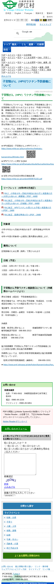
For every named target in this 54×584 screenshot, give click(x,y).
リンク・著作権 (41, 566)
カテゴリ (11, 55)
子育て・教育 (45, 70)
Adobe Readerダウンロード (15, 421)
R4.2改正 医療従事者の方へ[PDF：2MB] (22, 215)
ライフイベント (24, 72)
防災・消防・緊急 (7, 50)
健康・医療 (44, 67)
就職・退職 (11, 531)
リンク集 (46, 569)
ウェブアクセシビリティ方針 (14, 569)
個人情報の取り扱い (24, 566)
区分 (19, 55)
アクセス (16, 574)
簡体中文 (39, 13)
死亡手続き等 (12, 548)
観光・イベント (15, 45)
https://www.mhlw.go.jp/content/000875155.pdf (21, 179)
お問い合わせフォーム (16, 428)
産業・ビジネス (32, 45)
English (18, 13)
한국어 (50, 17)
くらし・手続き (23, 45)
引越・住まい (12, 539)
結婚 (8, 535)
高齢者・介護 (12, 544)
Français (28, 13)
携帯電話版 (31, 24)
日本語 (8, 13)
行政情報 (40, 45)
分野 (19, 67)
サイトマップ (45, 24)
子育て (36, 72)
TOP (3, 55)
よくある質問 (29, 58)
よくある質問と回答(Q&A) (27, 555)
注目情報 (27, 55)
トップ (7, 44)
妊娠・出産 (11, 517)
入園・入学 (11, 526)
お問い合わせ (7, 566)
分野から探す (27, 506)
